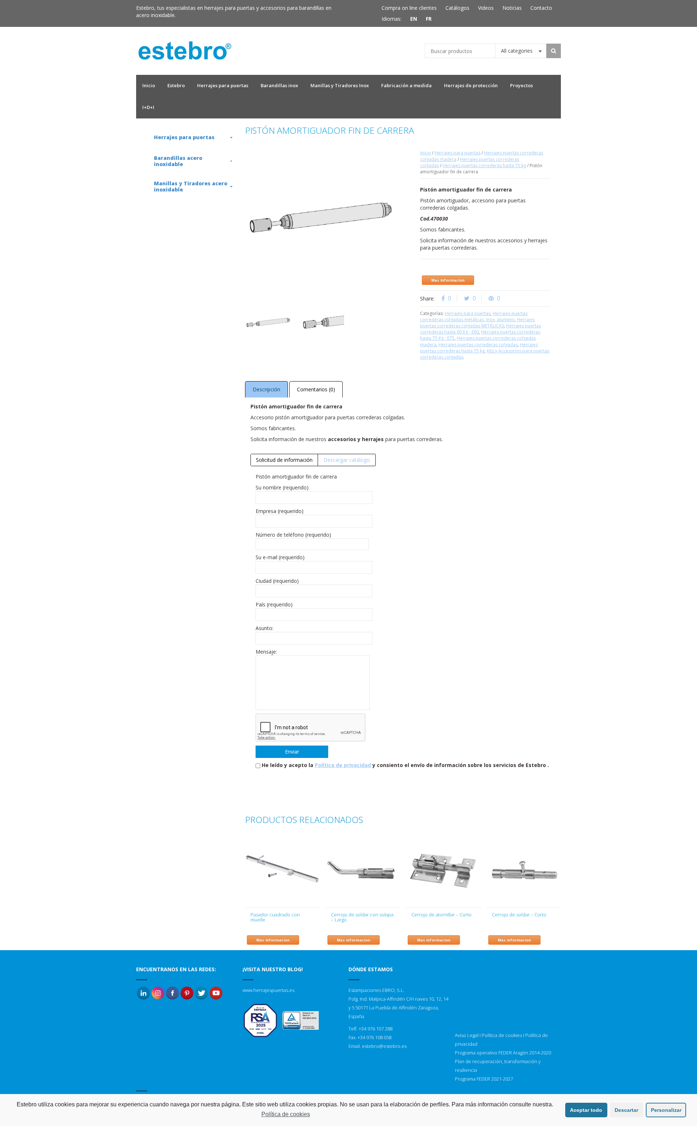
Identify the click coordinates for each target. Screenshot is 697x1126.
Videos (486, 7)
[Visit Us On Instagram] (158, 992)
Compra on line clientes (409, 7)
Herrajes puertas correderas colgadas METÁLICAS (477, 322)
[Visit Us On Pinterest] (187, 992)
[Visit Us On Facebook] (172, 992)
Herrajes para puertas (457, 153)
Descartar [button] (626, 1110)
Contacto (541, 7)
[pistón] (268, 322)
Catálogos (457, 7)
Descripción (266, 389)
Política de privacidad (343, 765)
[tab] (284, 460)
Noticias (512, 7)
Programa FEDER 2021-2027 (484, 1078)
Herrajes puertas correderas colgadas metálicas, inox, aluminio (473, 316)
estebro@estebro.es (384, 1046)
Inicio (425, 153)
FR (429, 18)
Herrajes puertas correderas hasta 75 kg (484, 165)
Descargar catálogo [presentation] (346, 459)
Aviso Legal (466, 1035)
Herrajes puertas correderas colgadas (478, 345)
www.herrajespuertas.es (268, 990)
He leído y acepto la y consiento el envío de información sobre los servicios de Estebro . (405, 765)
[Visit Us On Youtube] (216, 992)
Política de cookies (502, 1035)
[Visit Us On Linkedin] (143, 992)
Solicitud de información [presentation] (284, 459)
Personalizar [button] (666, 1110)
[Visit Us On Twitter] (201, 992)
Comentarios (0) (316, 389)
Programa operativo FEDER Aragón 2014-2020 (503, 1052)
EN (413, 18)
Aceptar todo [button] (586, 1110)
